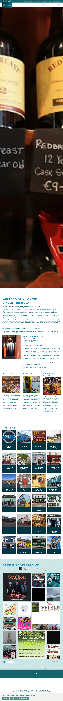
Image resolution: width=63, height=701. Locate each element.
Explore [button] (17, 5)
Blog (25, 1)
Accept (6, 698)
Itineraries (31, 1)
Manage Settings (23, 698)
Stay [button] (30, 5)
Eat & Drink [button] (37, 5)
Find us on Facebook (42, 673)
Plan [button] (10, 5)
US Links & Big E (57, 1)
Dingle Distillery (54, 411)
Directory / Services (46, 1)
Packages (37, 1)
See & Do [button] (24, 5)
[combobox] (49, 5)
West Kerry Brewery (47, 411)
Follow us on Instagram (23, 673)
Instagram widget (54, 661)
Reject (13, 698)
